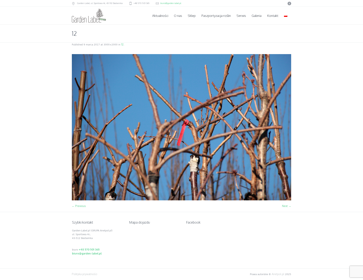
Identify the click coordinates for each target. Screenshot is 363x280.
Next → (286, 206)
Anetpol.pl (278, 274)
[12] (181, 127)
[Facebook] (289, 3)
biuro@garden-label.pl (170, 3)
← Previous (79, 206)
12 (122, 44)
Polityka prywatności (84, 274)
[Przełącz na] (286, 16)
